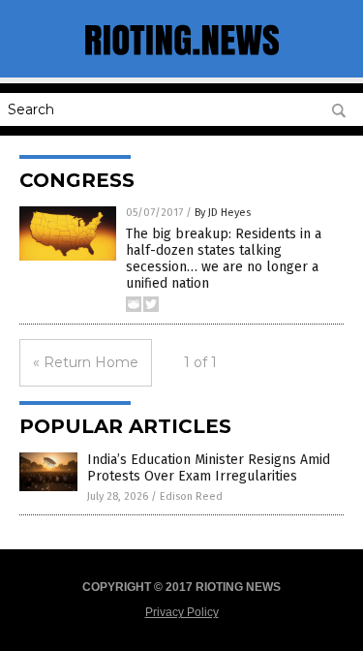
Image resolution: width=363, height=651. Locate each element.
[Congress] (182, 58)
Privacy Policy (182, 612)
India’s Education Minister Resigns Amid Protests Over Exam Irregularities (208, 467)
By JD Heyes (223, 212)
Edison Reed (191, 496)
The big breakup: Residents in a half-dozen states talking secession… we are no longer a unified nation (223, 258)
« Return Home (85, 362)
